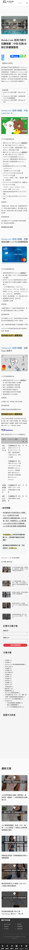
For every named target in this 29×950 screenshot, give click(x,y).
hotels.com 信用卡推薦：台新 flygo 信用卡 (14, 101)
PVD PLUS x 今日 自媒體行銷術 (13, 698)
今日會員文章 (8, 686)
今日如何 (7, 676)
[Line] (26, 946)
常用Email (6, 637)
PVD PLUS (14, 938)
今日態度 (7, 674)
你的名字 (5, 630)
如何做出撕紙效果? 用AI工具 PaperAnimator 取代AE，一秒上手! (20, 616)
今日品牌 (7, 678)
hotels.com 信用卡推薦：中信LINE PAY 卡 (14, 93)
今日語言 (7, 660)
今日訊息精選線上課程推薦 (13, 702)
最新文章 (7, 688)
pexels (18, 425)
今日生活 (7, 680)
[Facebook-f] (7, 946)
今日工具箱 (7, 672)
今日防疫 (7, 662)
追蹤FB (7, 948)
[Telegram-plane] (21, 946)
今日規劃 (7, 682)
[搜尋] (27, 3)
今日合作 (7, 700)
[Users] (16, 946)
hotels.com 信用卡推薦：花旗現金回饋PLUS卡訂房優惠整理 (14, 97)
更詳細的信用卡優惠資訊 (11, 335)
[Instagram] (12, 946)
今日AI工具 (8, 666)
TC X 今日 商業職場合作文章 (14, 707)
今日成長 (7, 670)
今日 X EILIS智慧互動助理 (11, 692)
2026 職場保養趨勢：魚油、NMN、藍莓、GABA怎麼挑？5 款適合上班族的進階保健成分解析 (14, 828)
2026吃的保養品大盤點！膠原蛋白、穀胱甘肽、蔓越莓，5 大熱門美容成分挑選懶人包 (20, 569)
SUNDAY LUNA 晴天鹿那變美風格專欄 (14, 664)
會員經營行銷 (8, 690)
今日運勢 (7, 668)
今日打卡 (7, 684)
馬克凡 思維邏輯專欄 (12, 705)
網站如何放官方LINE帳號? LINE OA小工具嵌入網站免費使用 (20, 605)
